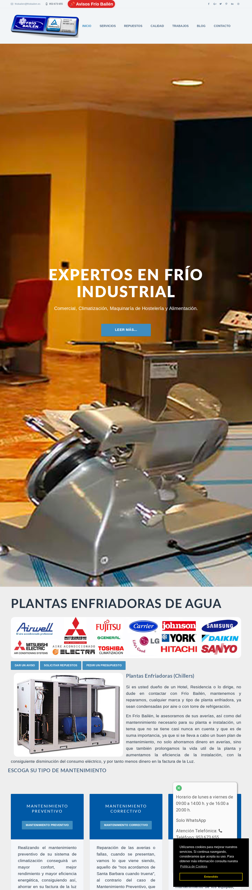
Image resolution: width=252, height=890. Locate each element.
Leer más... (36, 228)
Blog (201, 26)
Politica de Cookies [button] (193, 866)
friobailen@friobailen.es (27, 4)
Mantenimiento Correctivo (126, 825)
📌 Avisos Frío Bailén (91, 4)
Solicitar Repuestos (60, 665)
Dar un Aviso (25, 665)
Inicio (86, 26)
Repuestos (133, 26)
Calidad (157, 26)
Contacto (222, 26)
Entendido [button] (211, 876)
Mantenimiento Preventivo (47, 825)
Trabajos (180, 26)
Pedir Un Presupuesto (104, 665)
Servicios (108, 26)
